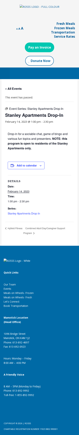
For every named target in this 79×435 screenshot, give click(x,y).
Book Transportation (16, 306)
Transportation (63, 32)
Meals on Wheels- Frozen (19, 293)
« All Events (13, 88)
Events (7, 288)
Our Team (10, 284)
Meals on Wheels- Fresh (18, 297)
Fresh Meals (65, 24)
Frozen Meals (64, 28)
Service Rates (64, 36)
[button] (5, 73)
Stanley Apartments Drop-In (24, 213)
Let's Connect (11, 301)
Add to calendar (27, 165)
